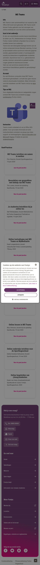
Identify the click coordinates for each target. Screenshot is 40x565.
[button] (20, 299)
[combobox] (36, 265)
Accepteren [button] (21, 290)
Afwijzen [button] (21, 295)
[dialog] (20, 282)
